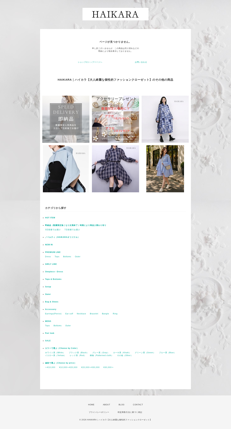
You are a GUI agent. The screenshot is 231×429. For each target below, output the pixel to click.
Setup (48, 287)
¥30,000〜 (108, 367)
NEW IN (49, 245)
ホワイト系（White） (55, 353)
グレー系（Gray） (100, 353)
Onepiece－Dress (54, 272)
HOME (91, 405)
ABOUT (106, 405)
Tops (57, 257)
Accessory (50, 309)
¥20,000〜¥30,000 (90, 367)
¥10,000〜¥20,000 (68, 367)
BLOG (121, 405)
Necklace (81, 314)
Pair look (49, 333)
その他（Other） (125, 355)
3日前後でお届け (53, 230)
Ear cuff (69, 314)
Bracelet (94, 314)
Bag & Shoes (51, 302)
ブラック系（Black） (79, 353)
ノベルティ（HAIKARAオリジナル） (62, 237)
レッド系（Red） (78, 355)
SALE (48, 341)
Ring (115, 314)
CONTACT (138, 405)
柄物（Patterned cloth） (101, 355)
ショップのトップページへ (90, 62)
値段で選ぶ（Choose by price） (60, 363)
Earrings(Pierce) (53, 314)
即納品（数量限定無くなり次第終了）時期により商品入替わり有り (75, 225)
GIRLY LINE (51, 264)
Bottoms (67, 257)
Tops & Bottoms (53, 279)
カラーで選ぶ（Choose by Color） (62, 348)
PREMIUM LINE (53, 252)
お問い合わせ (141, 62)
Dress (48, 257)
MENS (48, 321)
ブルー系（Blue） (167, 353)
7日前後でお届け (72, 230)
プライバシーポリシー (99, 412)
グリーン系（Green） (145, 353)
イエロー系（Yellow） (55, 355)
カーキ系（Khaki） (122, 353)
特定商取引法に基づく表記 (130, 412)
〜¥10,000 (50, 367)
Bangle (105, 314)
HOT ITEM (50, 218)
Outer (77, 257)
